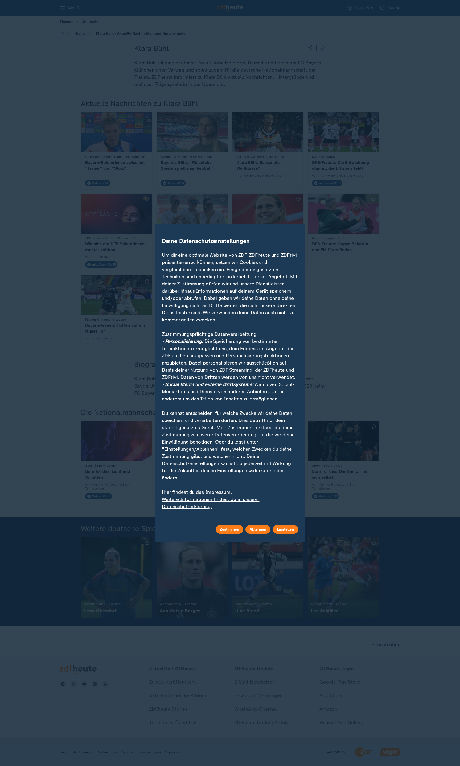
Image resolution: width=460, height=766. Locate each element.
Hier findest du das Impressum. (197, 492)
